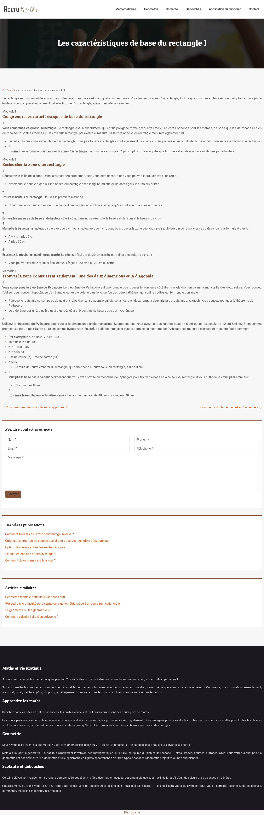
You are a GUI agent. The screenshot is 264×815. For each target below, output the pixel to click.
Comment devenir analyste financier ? (30, 560)
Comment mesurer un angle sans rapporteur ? (36, 407)
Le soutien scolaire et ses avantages (30, 554)
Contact (254, 9)
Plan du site (132, 812)
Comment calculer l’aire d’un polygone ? (31, 617)
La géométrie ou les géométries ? (28, 610)
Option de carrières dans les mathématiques (35, 547)
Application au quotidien (225, 9)
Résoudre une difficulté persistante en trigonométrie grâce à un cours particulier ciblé (62, 603)
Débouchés (193, 9)
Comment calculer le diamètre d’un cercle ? (229, 407)
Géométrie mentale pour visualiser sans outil (35, 597)
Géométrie (151, 9)
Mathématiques (125, 9)
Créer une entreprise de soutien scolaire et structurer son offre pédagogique (57, 541)
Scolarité (172, 9)
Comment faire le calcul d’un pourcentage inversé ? (39, 534)
